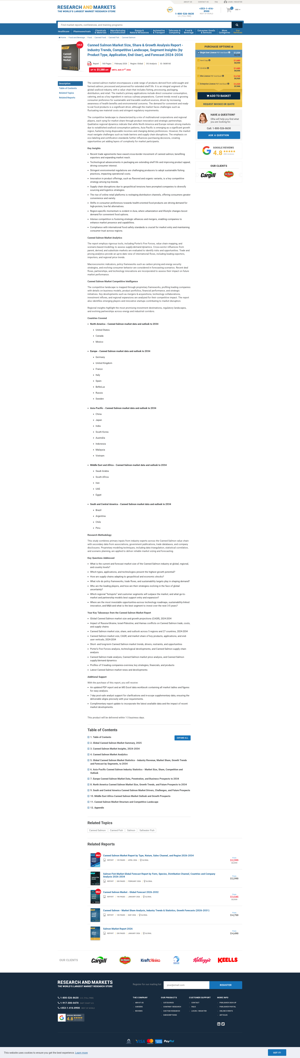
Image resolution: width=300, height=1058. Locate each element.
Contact (195, 1003)
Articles (224, 1015)
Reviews (138, 1011)
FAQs (193, 1007)
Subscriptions (170, 1015)
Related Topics (66, 93)
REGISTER (226, 985)
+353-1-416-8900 (206, 10)
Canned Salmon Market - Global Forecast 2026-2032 (131, 892)
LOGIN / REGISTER (235, 2)
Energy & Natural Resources (139, 31)
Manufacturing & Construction (117, 31)
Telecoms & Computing (174, 31)
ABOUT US (188, 2)
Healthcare (63, 31)
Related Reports (67, 97)
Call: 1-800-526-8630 (219, 128)
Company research (172, 1007)
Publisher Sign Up (228, 1003)
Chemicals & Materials (100, 31)
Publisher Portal (228, 1007)
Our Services (237, 31)
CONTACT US (203, 2)
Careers (139, 1007)
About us (139, 1003)
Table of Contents (68, 88)
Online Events (226, 1011)
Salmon (131, 830)
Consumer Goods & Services (206, 31)
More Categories (224, 31)
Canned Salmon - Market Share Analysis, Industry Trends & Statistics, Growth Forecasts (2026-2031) (156, 910)
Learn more (81, 1052)
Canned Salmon (97, 830)
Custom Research (171, 1011)
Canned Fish (116, 830)
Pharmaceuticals (82, 31)
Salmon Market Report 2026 (118, 928)
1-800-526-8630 (184, 14)
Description (64, 83)
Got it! (277, 1052)
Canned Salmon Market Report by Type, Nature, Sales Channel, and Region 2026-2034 (148, 855)
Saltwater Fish (147, 830)
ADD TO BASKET (219, 95)
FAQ (216, 2)
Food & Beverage (189, 31)
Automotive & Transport (159, 31)
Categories (168, 1003)
